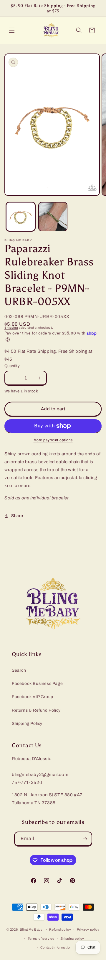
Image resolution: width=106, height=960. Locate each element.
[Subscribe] (85, 839)
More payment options (53, 440)
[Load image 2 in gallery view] (53, 216)
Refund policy (60, 929)
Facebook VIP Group (32, 697)
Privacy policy (88, 929)
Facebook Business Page (37, 683)
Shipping (11, 327)
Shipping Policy (27, 723)
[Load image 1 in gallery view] (20, 216)
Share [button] (17, 516)
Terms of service (41, 938)
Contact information (56, 947)
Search (19, 670)
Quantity (12, 366)
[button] (11, 30)
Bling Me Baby (31, 929)
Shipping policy (72, 938)
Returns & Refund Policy (36, 710)
